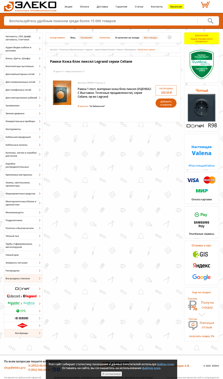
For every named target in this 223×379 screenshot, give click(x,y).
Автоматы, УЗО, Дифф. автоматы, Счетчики (18, 38)
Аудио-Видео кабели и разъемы (18, 49)
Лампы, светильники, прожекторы (18, 184)
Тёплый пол (12, 236)
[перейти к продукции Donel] (23, 288)
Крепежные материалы (19, 174)
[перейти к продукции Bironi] (23, 318)
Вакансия (176, 6)
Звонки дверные (15, 113)
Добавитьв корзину (166, 103)
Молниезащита (15, 212)
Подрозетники (14, 220)
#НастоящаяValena (202, 155)
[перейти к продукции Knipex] (23, 325)
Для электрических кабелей (21, 97)
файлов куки (151, 368)
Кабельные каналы (17, 144)
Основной (86, 37)
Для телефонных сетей (18, 89)
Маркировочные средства (20, 193)
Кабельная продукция (18, 137)
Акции (68, 6)
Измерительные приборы (20, 121)
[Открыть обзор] (201, 127)
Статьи (139, 6)
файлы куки (165, 364)
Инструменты (13, 129)
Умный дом (12, 254)
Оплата (84, 6)
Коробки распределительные (17, 165)
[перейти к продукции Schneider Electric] (23, 303)
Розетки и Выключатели (20, 228)
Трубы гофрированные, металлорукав (19, 245)
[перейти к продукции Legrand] (23, 296)
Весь (73, 37)
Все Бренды (21, 333)
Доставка (102, 6)
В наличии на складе (127, 37)
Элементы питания (16, 262)
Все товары (150, 37)
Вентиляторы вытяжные (20, 66)
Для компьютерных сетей (20, 74)
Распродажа (13, 270)
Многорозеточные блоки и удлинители (21, 203)
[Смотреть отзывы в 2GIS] (201, 258)
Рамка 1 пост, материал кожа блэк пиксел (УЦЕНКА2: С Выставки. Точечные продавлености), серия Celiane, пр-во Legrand (114, 93)
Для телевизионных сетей (20, 81)
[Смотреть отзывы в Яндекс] (201, 270)
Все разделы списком (18, 278)
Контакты (157, 6)
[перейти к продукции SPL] (23, 310)
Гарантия (121, 6)
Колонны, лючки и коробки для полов (21, 154)
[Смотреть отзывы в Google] (201, 281)
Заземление (12, 105)
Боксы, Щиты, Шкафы (18, 58)
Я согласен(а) (111, 374)
